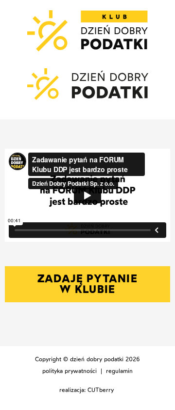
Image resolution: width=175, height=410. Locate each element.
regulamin (119, 371)
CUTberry (101, 390)
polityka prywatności (69, 371)
